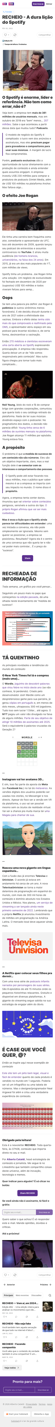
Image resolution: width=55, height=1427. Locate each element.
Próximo (44, 1284)
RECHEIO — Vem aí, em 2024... (20, 1303)
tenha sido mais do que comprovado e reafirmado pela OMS (27, 323)
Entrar (49, 4)
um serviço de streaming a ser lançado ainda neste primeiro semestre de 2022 (27, 906)
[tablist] (22, 1295)
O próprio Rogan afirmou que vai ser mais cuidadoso (24, 509)
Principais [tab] (8, 1295)
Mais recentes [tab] (22, 1295)
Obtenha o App (41, 1414)
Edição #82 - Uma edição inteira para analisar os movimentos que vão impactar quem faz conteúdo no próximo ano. (20, 1308)
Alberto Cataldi (16, 1159)
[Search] (50, 1295)
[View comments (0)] (16, 1316)
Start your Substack (18, 1414)
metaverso (42, 788)
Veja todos (10, 1367)
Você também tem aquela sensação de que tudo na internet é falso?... (19, 1329)
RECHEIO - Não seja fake (16, 1323)
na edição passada (27, 597)
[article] (27, 1310)
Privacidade (31, 1404)
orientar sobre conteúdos (36, 501)
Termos (42, 1404)
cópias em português (21, 702)
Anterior (11, 1284)
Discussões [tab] (36, 1295)
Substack (15, 1421)
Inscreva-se (38, 4)
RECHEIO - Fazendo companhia (14, 1346)
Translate (8, 12)
